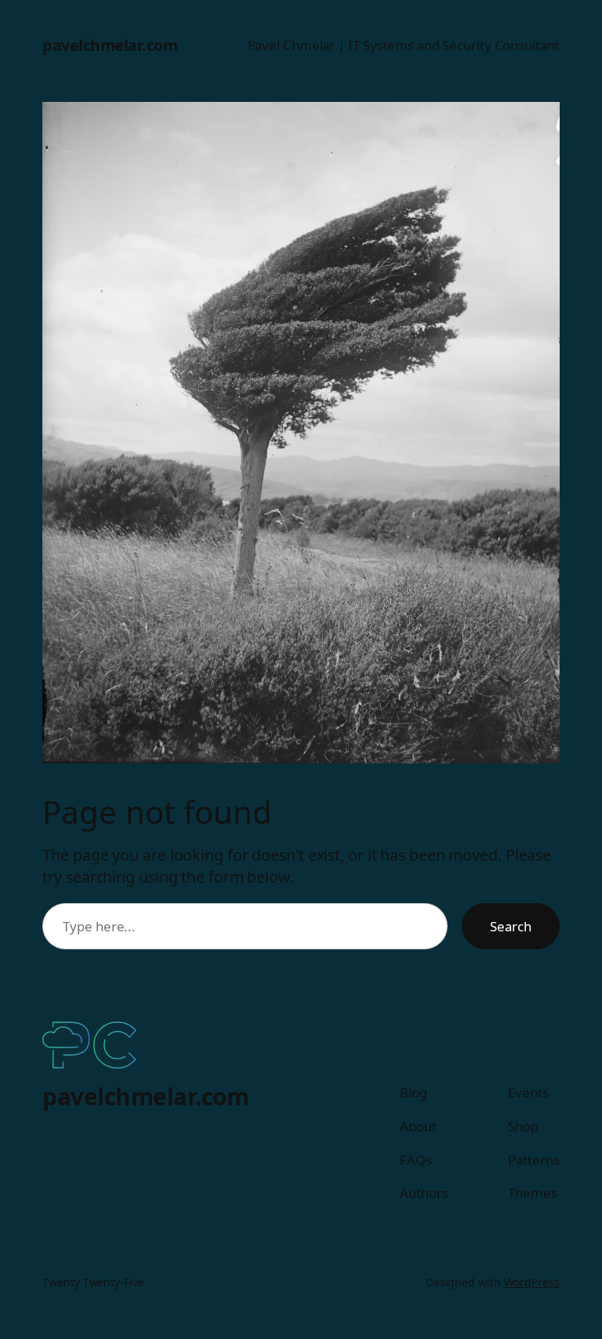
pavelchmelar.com (109, 45)
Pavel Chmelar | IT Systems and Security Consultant (404, 45)
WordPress (532, 1282)
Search (510, 926)
